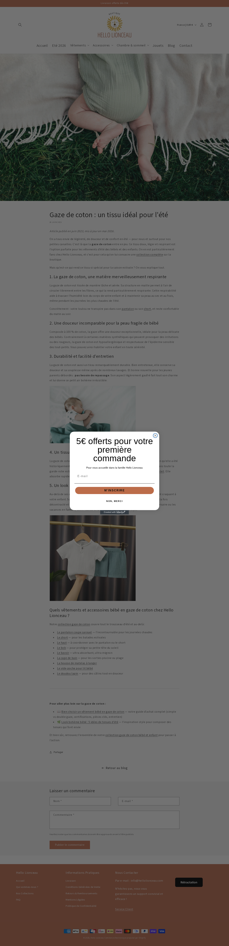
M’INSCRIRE (114, 490)
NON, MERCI (114, 501)
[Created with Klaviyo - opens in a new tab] (114, 512)
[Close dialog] (155, 435)
